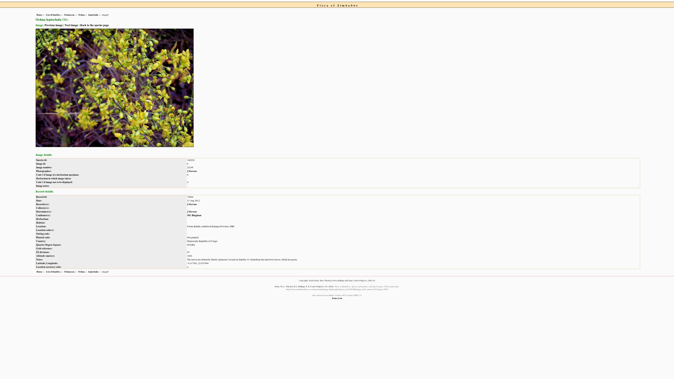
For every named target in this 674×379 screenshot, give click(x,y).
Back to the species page (94, 25)
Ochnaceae (69, 14)
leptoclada (93, 14)
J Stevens (192, 171)
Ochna (81, 14)
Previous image (54, 25)
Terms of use (337, 298)
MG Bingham (194, 215)
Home (39, 14)
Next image (71, 25)
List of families (53, 14)
